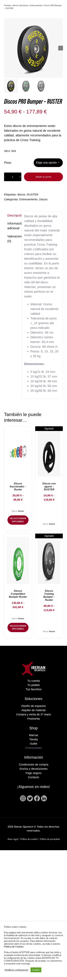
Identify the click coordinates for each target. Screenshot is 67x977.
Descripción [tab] (13, 215)
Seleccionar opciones (18, 520)
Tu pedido (33, 685)
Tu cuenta (33, 680)
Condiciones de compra (33, 764)
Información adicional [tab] (13, 226)
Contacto (33, 777)
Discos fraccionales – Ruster (18, 486)
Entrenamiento (36, 5)
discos (21, 194)
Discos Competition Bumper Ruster (18, 594)
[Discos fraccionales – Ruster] (18, 453)
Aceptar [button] (35, 970)
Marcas (33, 735)
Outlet (33, 743)
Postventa (33, 718)
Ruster (21, 511)
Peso (7, 162)
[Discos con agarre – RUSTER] (49, 453)
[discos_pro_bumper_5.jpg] (33, 48)
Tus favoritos (33, 689)
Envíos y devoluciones (34, 768)
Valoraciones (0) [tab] (13, 239)
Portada (7, 5)
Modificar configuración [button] (16, 970)
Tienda (33, 739)
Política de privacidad (50, 839)
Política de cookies (28, 839)
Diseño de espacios (33, 706)
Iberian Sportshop (20, 5)
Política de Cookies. (14, 946)
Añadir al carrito (43, 177)
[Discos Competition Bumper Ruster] (18, 560)
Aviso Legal (12, 839)
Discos (43, 199)
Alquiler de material (33, 710)
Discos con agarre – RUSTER (49, 486)
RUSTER (32, 194)
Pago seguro (33, 773)
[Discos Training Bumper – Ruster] (49, 560)
